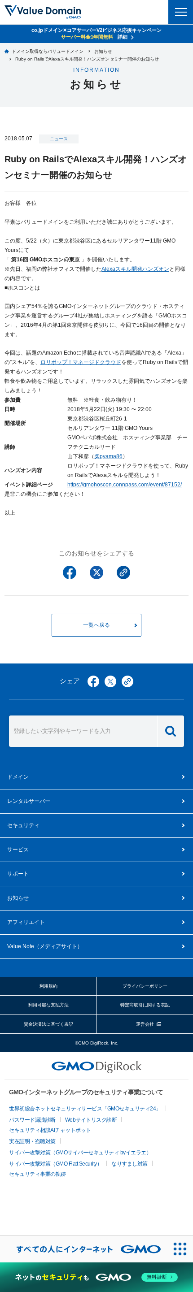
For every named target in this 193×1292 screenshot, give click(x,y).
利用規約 (48, 986)
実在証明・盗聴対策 (32, 1141)
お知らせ (18, 898)
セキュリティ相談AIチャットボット (50, 1130)
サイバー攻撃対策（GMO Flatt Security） (55, 1164)
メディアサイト (45, 946)
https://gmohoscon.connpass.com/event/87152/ (124, 484)
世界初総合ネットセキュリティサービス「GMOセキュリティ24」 (85, 1109)
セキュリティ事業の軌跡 (37, 1174)
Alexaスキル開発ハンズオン (135, 269)
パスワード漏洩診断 (32, 1120)
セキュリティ (23, 825)
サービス (18, 849)
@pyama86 (108, 456)
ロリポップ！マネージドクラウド (80, 362)
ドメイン (18, 777)
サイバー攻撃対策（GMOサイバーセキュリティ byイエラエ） (80, 1152)
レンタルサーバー (28, 801)
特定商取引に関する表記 (145, 1004)
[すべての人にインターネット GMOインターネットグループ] (83, 1249)
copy (127, 681)
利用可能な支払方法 (48, 1004)
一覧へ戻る (96, 625)
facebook (93, 681)
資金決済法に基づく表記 (48, 1024)
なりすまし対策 (129, 1164)
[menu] (180, 12)
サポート (18, 874)
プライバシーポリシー (145, 986)
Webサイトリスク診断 (91, 1120)
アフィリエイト (26, 922)
